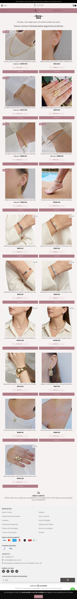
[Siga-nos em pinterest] (16, 571)
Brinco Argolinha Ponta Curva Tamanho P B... (57, 61)
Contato (41, 532)
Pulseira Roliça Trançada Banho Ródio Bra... (57, 154)
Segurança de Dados (45, 524)
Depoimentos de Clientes (11, 516)
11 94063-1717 (9, 557)
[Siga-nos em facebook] (7, 571)
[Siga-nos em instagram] (3, 571)
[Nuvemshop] (38, 586)
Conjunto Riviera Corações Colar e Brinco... (20, 338)
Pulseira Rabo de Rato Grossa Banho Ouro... (20, 107)
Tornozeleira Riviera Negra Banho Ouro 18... (57, 200)
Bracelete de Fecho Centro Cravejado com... (20, 246)
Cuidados (5, 520)
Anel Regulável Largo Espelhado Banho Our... (20, 476)
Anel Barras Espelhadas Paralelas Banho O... (57, 107)
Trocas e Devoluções (9, 532)
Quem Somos (7, 512)
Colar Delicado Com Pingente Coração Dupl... (20, 430)
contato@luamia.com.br (12, 560)
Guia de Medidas (44, 520)
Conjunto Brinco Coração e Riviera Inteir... (56, 338)
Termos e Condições (45, 528)
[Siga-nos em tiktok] (12, 571)
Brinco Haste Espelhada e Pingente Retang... (56, 384)
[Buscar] (35, 10)
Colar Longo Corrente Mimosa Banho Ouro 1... (20, 61)
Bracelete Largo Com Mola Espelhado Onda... (20, 384)
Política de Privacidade (10, 528)
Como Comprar (43, 516)
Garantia (41, 512)
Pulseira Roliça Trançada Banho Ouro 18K (20, 154)
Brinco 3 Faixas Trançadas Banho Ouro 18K (20, 200)
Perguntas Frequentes (10, 524)
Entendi (38, 596)
